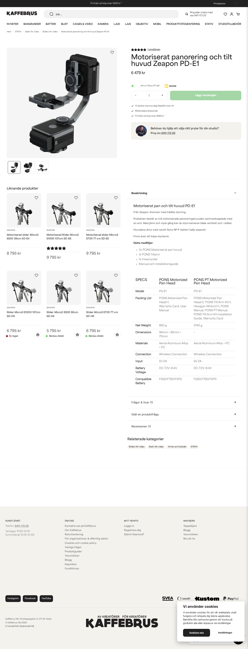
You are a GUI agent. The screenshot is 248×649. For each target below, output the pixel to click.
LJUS (128, 24)
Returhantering (74, 534)
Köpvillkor (71, 564)
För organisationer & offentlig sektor (86, 539)
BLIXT (64, 24)
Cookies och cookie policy (81, 543)
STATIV (209, 24)
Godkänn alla (196, 632)
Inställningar (225, 632)
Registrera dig (132, 530)
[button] (112, 52)
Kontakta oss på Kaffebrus (80, 526)
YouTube (46, 598)
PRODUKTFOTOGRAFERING (183, 24)
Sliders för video (50, 32)
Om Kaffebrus (73, 530)
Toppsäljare (190, 526)
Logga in (129, 526)
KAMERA (103, 24)
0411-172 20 (200, 16)
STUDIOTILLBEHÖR (229, 24)
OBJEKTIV (142, 24)
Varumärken (72, 556)
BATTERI (51, 24)
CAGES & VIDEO (83, 24)
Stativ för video (32, 32)
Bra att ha (189, 539)
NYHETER (12, 24)
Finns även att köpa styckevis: (151, 236)
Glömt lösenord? (134, 534)
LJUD (117, 24)
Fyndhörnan (72, 569)
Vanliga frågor (73, 547)
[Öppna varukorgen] (238, 14)
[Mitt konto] (231, 14)
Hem (9, 32)
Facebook (30, 598)
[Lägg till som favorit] (225, 14)
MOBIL (157, 24)
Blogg (68, 560)
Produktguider (73, 551)
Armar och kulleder (177, 447)
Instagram (13, 598)
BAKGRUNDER (32, 24)
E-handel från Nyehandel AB (19, 626)
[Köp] (77, 335)
